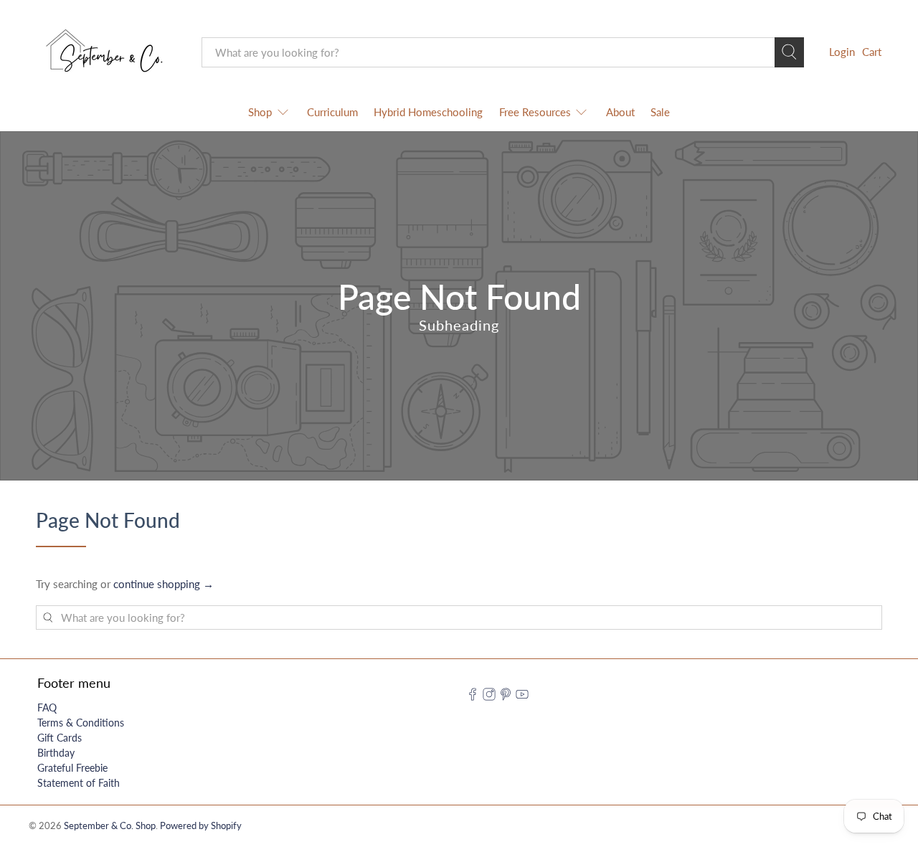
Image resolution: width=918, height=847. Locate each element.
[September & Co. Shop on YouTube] (522, 697)
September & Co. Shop (110, 825)
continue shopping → (163, 583)
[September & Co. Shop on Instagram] (489, 697)
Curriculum (332, 111)
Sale (660, 111)
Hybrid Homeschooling (428, 111)
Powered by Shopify (201, 825)
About (620, 111)
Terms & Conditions (80, 722)
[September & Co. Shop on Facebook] (472, 697)
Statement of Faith (78, 783)
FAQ (47, 707)
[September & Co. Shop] (108, 52)
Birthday (56, 753)
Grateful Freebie (72, 768)
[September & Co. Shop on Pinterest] (505, 697)
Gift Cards (59, 738)
